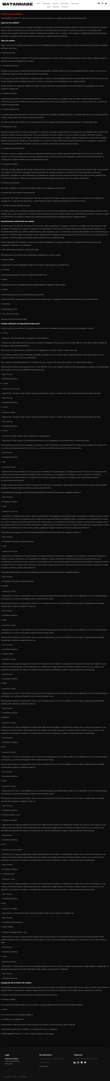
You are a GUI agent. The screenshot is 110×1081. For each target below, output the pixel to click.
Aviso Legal (8, 1063)
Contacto (65, 7)
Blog (48, 7)
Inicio (38, 3)
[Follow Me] (85, 1062)
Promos (55, 3)
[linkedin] (105, 3)
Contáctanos (43, 1066)
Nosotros (56, 7)
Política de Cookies (11, 1058)
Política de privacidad (12, 1061)
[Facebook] (98, 3)
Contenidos (64, 3)
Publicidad (46, 3)
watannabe (17, 4)
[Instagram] (102, 3)
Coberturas (75, 3)
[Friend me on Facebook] (81, 1062)
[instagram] (78, 1062)
